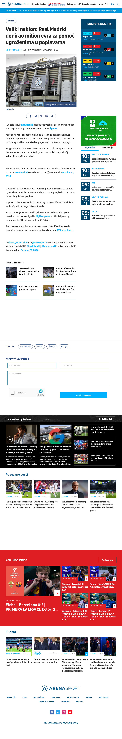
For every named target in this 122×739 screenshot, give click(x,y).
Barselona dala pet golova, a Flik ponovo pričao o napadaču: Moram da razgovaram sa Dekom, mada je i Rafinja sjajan (104, 217)
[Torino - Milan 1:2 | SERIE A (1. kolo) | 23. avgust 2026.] (103, 573)
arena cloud (39, 697)
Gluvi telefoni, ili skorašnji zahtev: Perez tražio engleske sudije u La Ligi (74, 504)
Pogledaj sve (105, 419)
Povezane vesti (14, 262)
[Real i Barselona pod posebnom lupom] (11, 290)
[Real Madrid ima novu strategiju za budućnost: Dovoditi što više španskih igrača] (103, 489)
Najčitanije (107, 147)
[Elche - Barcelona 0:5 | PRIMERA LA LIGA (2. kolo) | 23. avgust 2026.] (33, 581)
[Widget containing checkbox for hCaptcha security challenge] (27, 392)
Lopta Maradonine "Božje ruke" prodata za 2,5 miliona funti (19, 662)
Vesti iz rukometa (100, 155)
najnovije (11, 697)
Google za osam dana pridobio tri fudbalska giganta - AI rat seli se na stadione (55, 449)
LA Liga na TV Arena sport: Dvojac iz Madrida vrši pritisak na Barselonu (46, 504)
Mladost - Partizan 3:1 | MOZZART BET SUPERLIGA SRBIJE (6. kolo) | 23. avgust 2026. (102, 615)
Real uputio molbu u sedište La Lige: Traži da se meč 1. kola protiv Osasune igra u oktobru (66, 289)
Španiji (53, 128)
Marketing (65, 701)
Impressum (55, 697)
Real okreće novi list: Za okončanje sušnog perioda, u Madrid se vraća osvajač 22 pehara (66, 271)
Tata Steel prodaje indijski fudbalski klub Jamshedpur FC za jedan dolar (102, 429)
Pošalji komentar (83, 395)
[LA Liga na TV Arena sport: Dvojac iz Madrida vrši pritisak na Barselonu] (47, 489)
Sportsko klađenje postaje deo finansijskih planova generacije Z (102, 444)
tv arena (49, 723)
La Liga (11, 21)
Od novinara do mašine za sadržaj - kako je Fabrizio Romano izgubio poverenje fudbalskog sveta (21, 449)
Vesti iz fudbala (100, 197)
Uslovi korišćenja (46, 701)
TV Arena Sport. (64, 230)
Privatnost (103, 697)
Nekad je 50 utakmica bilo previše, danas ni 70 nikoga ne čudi (102, 458)
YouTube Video (16, 560)
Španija (52, 346)
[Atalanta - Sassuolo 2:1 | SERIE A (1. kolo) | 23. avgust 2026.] (75, 573)
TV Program (71, 4)
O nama (89, 697)
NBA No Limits (83, 4)
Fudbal (43, 4)
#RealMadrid (21, 172)
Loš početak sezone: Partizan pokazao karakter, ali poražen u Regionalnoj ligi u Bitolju (104, 160)
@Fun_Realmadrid (18, 242)
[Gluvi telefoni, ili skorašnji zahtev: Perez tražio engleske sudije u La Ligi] (75, 489)
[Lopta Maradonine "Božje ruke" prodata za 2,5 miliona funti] (19, 646)
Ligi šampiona (43, 216)
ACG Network (73, 697)
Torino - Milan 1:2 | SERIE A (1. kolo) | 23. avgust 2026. (102, 585)
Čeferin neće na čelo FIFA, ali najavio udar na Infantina (103, 202)
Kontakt (79, 701)
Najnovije (35, 4)
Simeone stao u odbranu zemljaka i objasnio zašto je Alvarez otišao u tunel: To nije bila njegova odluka (102, 663)
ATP (93, 183)
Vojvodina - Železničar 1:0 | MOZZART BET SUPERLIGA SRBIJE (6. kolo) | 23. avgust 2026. (74, 615)
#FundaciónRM (49, 246)
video (24, 697)
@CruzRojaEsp (39, 242)
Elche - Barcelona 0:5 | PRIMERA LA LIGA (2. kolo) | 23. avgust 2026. (32, 607)
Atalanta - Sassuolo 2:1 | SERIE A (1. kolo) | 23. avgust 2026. (75, 587)
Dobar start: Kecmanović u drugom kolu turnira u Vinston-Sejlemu (103, 188)
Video (101, 4)
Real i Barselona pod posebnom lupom (28, 288)
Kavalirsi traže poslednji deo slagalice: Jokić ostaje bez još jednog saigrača (79, 10)
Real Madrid (27, 124)
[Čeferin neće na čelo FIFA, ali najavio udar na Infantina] (47, 646)
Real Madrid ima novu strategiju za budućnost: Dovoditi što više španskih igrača (102, 506)
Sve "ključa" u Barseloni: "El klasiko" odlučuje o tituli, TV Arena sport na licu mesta (19, 504)
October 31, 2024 (29, 250)
